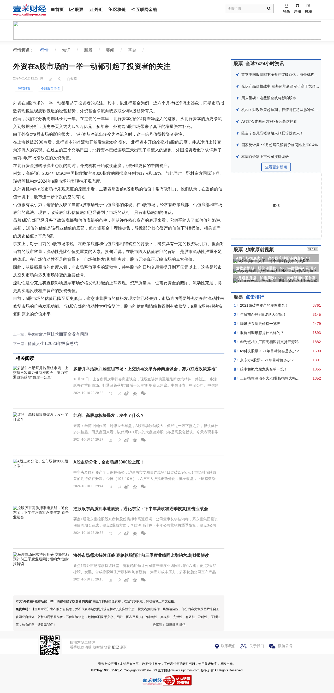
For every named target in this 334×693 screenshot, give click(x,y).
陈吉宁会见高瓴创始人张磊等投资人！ (272, 133)
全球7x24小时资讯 (265, 63)
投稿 (308, 11)
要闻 (110, 50)
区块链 (119, 9)
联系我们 (228, 646)
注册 (297, 11)
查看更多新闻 (276, 167)
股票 (79, 9)
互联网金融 (146, 9)
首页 (59, 9)
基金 (132, 50)
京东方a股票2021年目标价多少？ (267, 360)
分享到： (159, 625)
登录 (286, 11)
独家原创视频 (260, 249)
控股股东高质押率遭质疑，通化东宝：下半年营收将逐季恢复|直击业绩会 (140, 508)
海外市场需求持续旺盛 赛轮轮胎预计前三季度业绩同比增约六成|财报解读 (141, 555)
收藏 (73, 79)
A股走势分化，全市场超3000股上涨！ (108, 462)
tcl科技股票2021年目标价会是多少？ (270, 351)
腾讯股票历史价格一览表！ (262, 323)
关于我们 (256, 646)
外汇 (98, 9)
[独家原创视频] (312, 249)
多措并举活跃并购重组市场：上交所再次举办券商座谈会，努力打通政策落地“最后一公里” (156, 369)
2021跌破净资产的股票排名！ (264, 305)
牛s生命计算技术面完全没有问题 (58, 334)
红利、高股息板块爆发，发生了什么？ (108, 415)
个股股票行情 (50, 88)
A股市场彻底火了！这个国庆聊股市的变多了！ (274, 258)
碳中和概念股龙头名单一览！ (264, 369)
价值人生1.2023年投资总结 (53, 343)
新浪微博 (172, 625)
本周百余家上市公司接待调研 (265, 156)
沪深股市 (24, 88)
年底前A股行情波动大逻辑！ (263, 314)
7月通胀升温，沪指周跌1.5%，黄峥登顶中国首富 (276, 278)
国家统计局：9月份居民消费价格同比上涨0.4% (279, 145)
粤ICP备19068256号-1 (107, 670)
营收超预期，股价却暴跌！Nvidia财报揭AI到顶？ (276, 268)
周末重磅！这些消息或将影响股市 (268, 98)
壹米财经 (164, 670)
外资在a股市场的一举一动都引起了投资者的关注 (57, 601)
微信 (182, 625)
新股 (88, 50)
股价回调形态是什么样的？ (262, 333)
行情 (44, 50)
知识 (66, 50)
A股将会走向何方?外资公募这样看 (269, 121)
